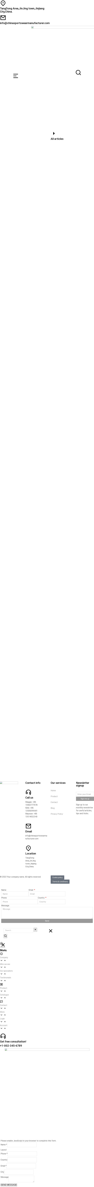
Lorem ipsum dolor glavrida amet (20, 600)
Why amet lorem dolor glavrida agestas (23, 211)
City (2, 1172)
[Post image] (47, 179)
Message (5, 905)
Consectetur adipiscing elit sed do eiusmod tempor (29, 446)
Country (41, 898)
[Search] (5, 936)
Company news (9, 372)
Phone (4, 898)
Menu (3, 950)
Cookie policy (57, 877)
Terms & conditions (60, 882)
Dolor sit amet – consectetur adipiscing (23, 289)
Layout (4, 1150)
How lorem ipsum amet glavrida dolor (22, 679)
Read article (11, 225)
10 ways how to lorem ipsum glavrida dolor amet (28, 757)
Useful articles (19, 214)
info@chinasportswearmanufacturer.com (25, 23)
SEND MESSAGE (9, 1185)
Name (3, 890)
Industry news (8, 214)
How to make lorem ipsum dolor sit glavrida (25, 522)
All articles (57, 138)
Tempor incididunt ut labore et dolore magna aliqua (29, 368)
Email (31, 890)
